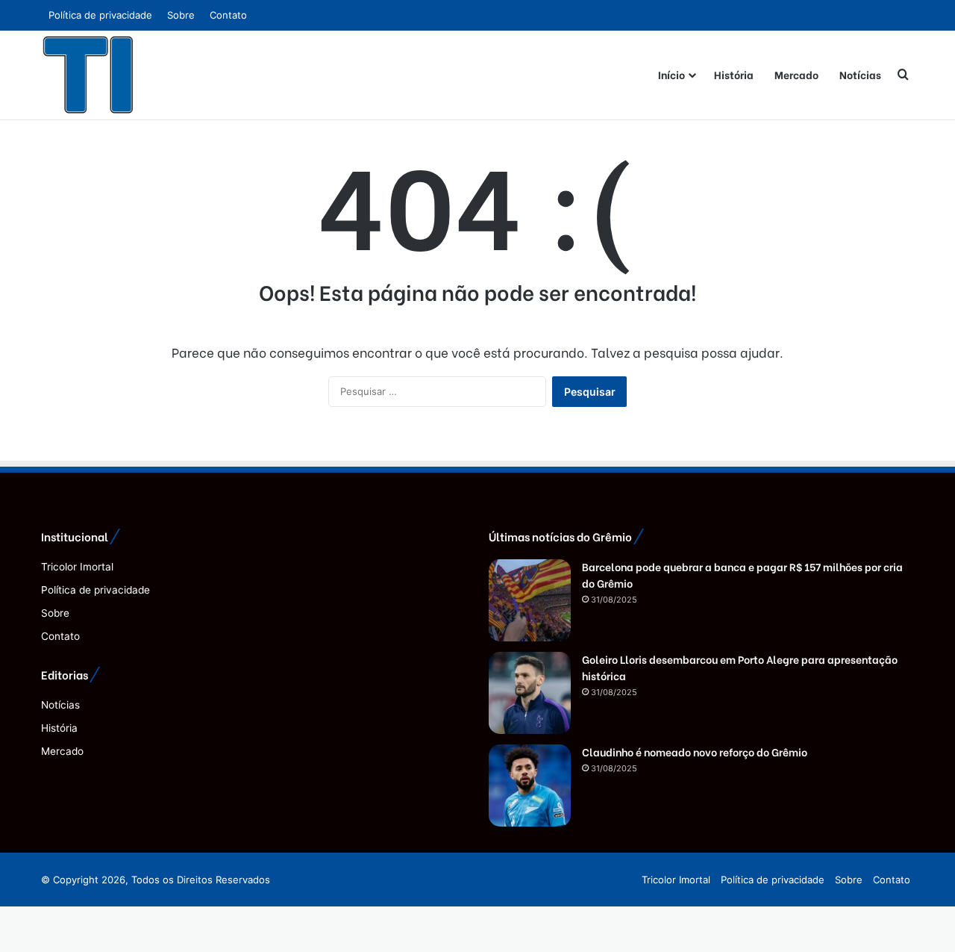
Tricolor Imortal (77, 567)
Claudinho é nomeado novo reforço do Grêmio (694, 751)
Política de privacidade (100, 15)
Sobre (181, 15)
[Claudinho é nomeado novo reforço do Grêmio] (530, 785)
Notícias (860, 74)
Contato (228, 15)
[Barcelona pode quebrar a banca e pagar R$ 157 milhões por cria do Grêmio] (530, 600)
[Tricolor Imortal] (89, 75)
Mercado (796, 74)
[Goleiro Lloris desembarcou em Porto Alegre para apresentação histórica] (530, 693)
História (734, 74)
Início (671, 74)
